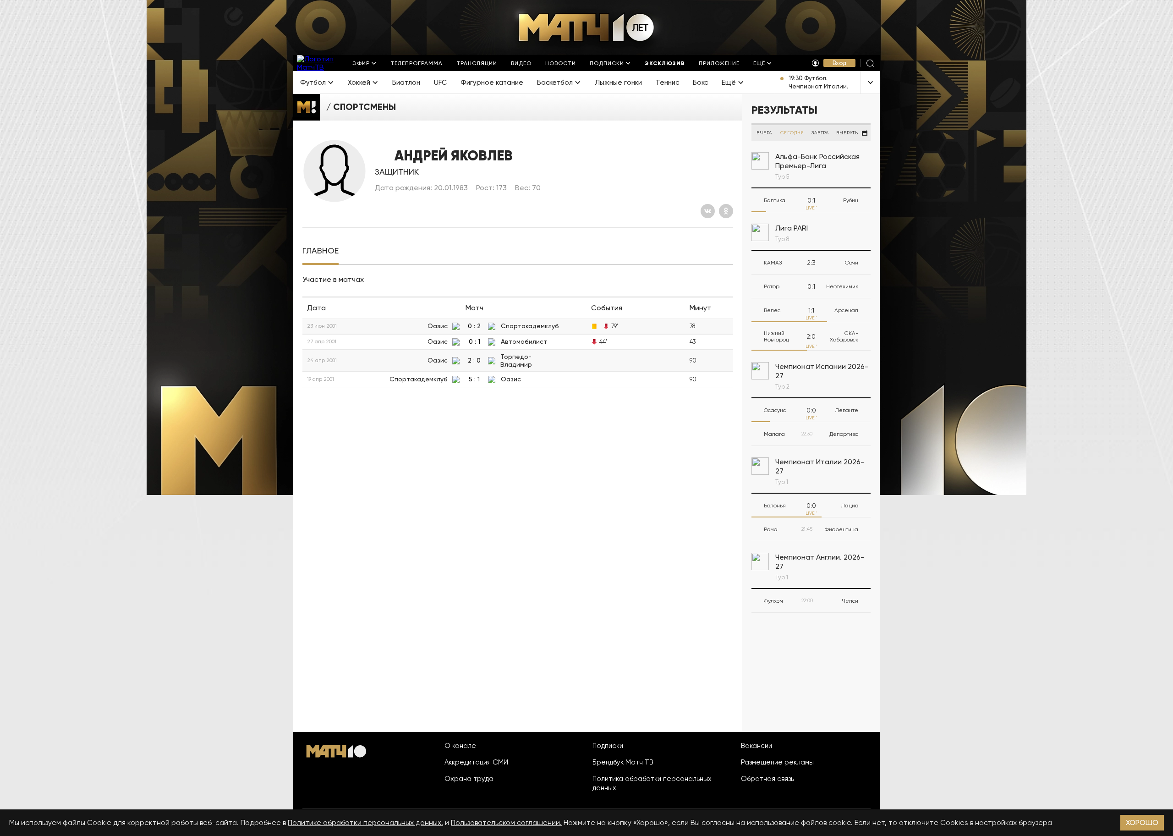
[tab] (320, 251)
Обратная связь (767, 779)
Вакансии (756, 746)
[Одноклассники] (726, 211)
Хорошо (1142, 822)
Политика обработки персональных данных (652, 783)
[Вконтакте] (708, 211)
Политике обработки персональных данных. (365, 822)
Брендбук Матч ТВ (622, 762)
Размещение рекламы (777, 762)
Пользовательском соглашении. (506, 822)
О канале (460, 746)
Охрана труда (468, 779)
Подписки (607, 746)
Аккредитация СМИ (476, 762)
